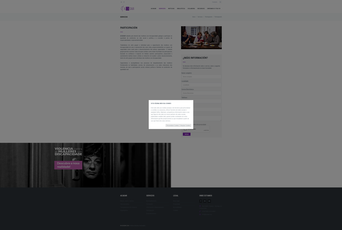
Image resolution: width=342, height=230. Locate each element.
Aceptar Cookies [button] (185, 125)
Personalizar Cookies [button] (172, 125)
